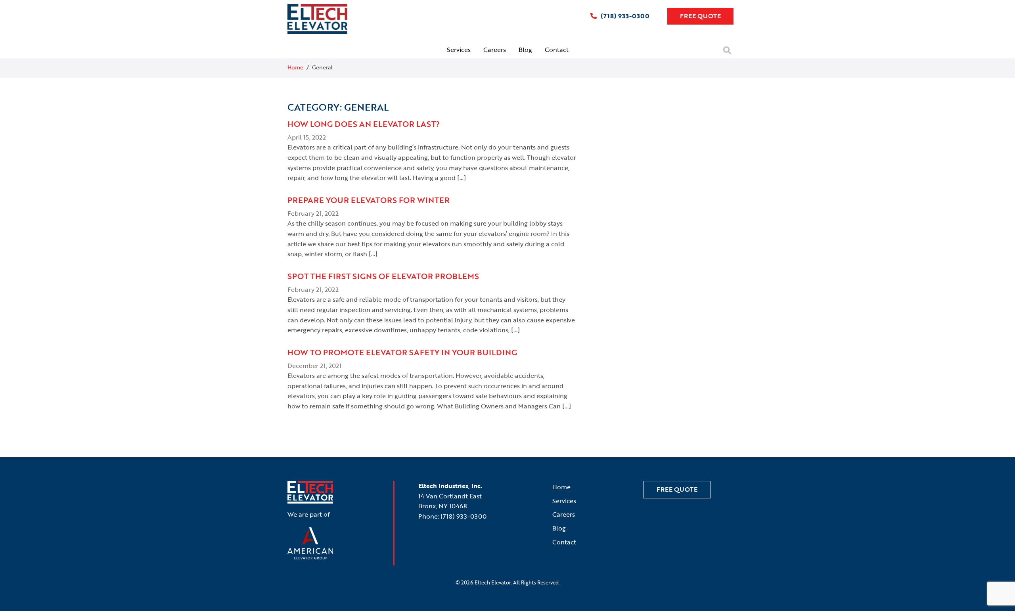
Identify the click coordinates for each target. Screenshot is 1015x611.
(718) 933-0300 (624, 16)
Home (295, 67)
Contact (557, 49)
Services (459, 49)
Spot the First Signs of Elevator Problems (383, 276)
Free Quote (700, 16)
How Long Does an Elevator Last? (363, 123)
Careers (494, 49)
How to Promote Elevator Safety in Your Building (402, 352)
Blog (525, 49)
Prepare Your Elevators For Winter (368, 200)
